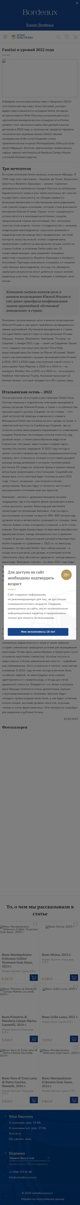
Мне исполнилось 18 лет (38, 631)
